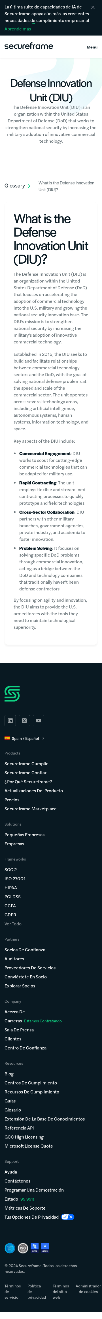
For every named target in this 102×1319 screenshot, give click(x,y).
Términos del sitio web (61, 1291)
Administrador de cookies (88, 1288)
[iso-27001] (23, 1248)
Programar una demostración (34, 1189)
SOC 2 (11, 869)
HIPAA (11, 887)
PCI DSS (13, 896)
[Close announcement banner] (93, 7)
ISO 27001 (15, 878)
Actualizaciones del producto (34, 790)
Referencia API (19, 1127)
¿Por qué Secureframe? (28, 781)
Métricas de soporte (25, 1208)
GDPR (10, 914)
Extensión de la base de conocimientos (45, 1118)
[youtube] (38, 720)
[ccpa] (35, 1248)
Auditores (14, 958)
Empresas (14, 843)
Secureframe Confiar (25, 772)
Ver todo (13, 923)
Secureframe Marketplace (31, 808)
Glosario (13, 1109)
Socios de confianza (25, 949)
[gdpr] (45, 1248)
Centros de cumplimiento (31, 1082)
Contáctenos (17, 1180)
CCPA (10, 905)
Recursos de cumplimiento (32, 1091)
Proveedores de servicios (30, 967)
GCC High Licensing (24, 1136)
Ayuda (11, 1171)
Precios (12, 799)
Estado (11, 1199)
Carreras (33, 1020)
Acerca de (15, 1011)
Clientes (13, 1038)
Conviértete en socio (26, 976)
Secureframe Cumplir (26, 763)
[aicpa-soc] (10, 1248)
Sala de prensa (19, 1029)
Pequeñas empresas (24, 834)
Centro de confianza (25, 1047)
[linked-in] (10, 720)
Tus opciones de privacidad (32, 1217)
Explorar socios (20, 985)
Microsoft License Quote (29, 1145)
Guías (10, 1100)
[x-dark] (24, 720)
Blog (9, 1073)
